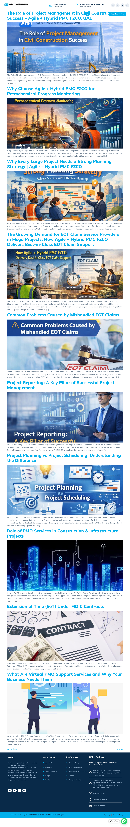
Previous (12, 749)
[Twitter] (113, 5)
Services (36, 14)
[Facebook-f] (118, 5)
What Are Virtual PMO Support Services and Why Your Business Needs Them (64, 676)
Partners (47, 14)
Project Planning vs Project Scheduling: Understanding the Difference (64, 458)
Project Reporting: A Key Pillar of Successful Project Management (60, 385)
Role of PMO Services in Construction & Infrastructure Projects (62, 533)
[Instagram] (122, 5)
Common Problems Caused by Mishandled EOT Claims (63, 314)
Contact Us (72, 14)
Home (19, 14)
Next (120, 749)
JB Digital (60, 815)
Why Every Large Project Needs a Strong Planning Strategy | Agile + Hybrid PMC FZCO (59, 164)
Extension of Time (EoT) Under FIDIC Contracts (55, 606)
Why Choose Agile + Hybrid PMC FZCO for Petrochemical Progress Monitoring (50, 91)
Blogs (64, 14)
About (26, 14)
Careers (56, 14)
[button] (124, 821)
